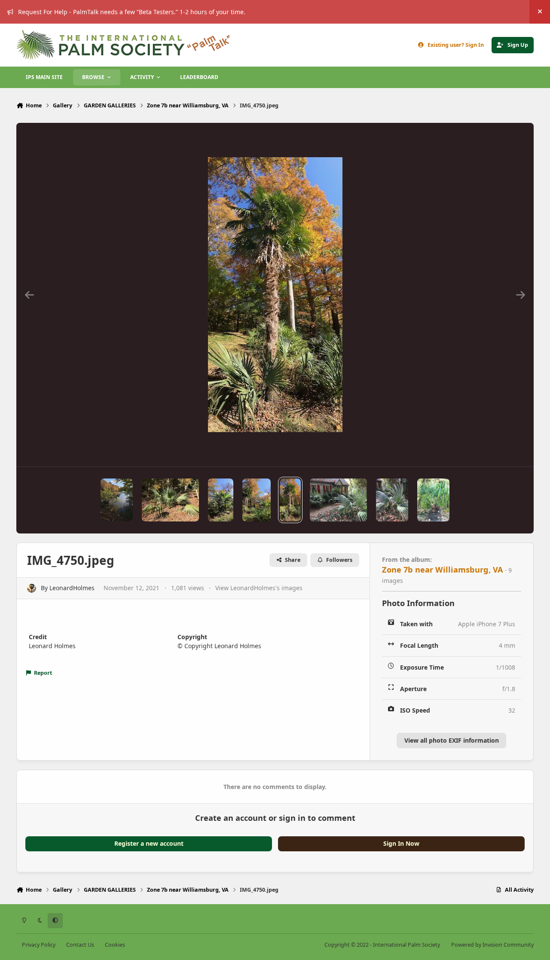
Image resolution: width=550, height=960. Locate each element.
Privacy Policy (38, 944)
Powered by (492, 944)
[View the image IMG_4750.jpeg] (290, 499)
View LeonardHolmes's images (258, 588)
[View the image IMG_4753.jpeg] (220, 499)
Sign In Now (401, 843)
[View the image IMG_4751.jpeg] (256, 499)
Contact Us (80, 944)
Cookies (115, 944)
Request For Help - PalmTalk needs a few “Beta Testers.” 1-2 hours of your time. (131, 12)
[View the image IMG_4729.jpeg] (338, 499)
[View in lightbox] (275, 294)
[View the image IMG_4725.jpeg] (392, 499)
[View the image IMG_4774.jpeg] (117, 499)
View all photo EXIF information (451, 740)
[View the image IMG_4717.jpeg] (433, 499)
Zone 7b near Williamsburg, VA (442, 569)
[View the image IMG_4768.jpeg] (170, 499)
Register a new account (148, 843)
